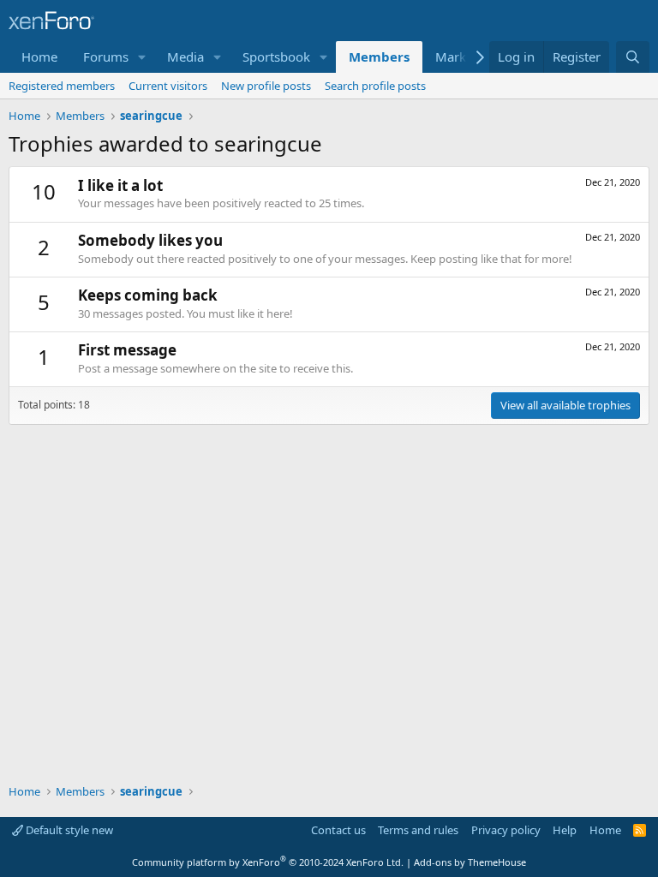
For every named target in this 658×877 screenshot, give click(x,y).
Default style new (68, 830)
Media (185, 56)
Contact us (338, 830)
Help (565, 830)
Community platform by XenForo (268, 862)
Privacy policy (506, 830)
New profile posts (266, 85)
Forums (106, 56)
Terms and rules (418, 830)
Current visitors (168, 85)
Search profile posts (375, 85)
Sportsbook (276, 56)
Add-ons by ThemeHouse (470, 862)
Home (39, 56)
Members (379, 56)
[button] (142, 57)
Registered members (62, 85)
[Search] (632, 57)
